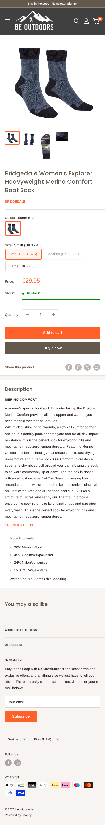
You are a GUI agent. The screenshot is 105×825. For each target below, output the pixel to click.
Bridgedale (15, 201)
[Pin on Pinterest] (78, 367)
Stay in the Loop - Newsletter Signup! (52, 3)
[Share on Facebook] (68, 367)
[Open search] (76, 21)
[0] (96, 21)
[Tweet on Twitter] (87, 367)
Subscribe (21, 716)
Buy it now (52, 348)
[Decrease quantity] (27, 315)
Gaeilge (13, 739)
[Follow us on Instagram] (17, 762)
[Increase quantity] (53, 315)
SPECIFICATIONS (19, 525)
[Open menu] (7, 21)
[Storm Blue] (13, 228)
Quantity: (12, 315)
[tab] (52, 525)
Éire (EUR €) (42, 739)
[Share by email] (96, 367)
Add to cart (52, 332)
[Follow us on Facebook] (8, 762)
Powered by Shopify (18, 815)
